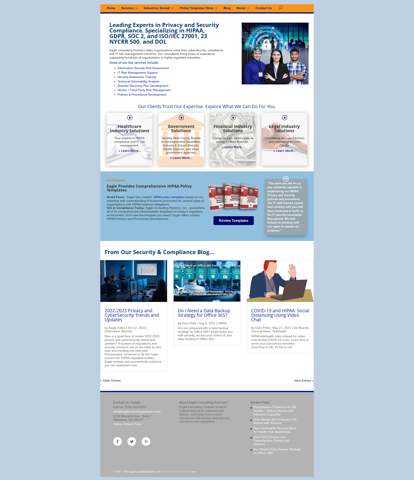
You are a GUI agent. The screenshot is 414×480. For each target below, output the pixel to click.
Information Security (118, 331)
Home (111, 8)
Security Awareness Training (137, 77)
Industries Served (157, 8)
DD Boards (301, 327)
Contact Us (264, 8)
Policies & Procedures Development (142, 94)
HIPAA (222, 323)
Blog (227, 8)
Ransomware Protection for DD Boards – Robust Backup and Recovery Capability (275, 410)
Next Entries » (304, 380)
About (240, 8)
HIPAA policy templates (168, 197)
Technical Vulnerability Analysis (138, 81)
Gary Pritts (189, 323)
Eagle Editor (117, 327)
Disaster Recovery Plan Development (143, 85)
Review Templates (233, 220)
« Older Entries (110, 380)
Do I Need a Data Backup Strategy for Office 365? (204, 313)
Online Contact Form (127, 424)
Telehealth (279, 331)
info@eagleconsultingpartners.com (137, 411)
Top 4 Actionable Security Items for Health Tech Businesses (275, 429)
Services (127, 8)
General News (261, 331)
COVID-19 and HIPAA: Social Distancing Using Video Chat (280, 315)
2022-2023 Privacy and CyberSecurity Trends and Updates (132, 315)
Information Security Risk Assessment (143, 68)
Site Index (184, 471)
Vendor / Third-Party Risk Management (144, 90)
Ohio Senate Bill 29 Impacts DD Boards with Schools (275, 421)
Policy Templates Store (196, 8)
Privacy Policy (169, 471)
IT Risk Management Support (138, 72)
